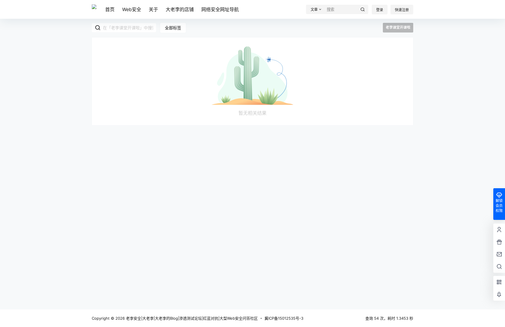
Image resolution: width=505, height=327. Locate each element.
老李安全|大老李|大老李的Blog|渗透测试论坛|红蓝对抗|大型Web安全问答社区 (191, 318)
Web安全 (131, 9)
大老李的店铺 (180, 9)
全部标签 (173, 27)
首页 (110, 9)
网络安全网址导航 (220, 9)
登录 (379, 10)
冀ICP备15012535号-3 (283, 318)
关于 (153, 9)
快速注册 (402, 10)
